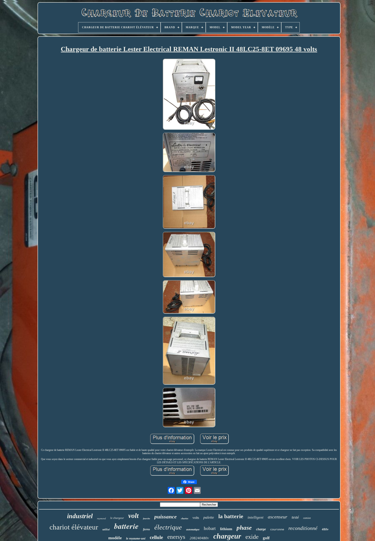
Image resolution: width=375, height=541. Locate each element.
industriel (80, 515)
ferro (146, 529)
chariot (184, 518)
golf (266, 538)
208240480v (199, 538)
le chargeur (117, 517)
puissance (165, 516)
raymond (101, 518)
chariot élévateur (73, 527)
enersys (176, 537)
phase (244, 527)
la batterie (230, 516)
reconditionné (302, 528)
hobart (210, 528)
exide (251, 536)
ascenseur (277, 516)
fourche (146, 518)
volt (133, 515)
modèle (115, 537)
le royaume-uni (135, 538)
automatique (192, 529)
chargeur (227, 536)
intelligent (255, 517)
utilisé (106, 529)
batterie (126, 526)
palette (208, 517)
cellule (156, 537)
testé (295, 517)
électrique (168, 527)
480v (325, 529)
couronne (277, 529)
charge (261, 529)
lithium (226, 529)
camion (307, 517)
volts (195, 517)
